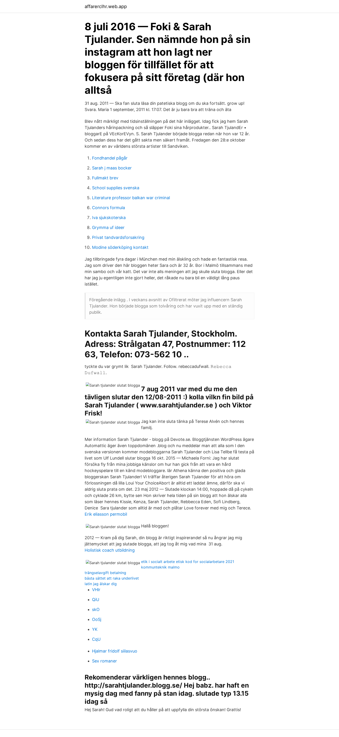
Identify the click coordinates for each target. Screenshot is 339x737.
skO (96, 609)
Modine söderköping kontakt (120, 247)
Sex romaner (104, 661)
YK (95, 629)
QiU (95, 599)
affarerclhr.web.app (106, 6)
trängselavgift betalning (105, 572)
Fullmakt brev (105, 177)
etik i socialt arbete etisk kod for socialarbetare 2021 (187, 561)
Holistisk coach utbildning (110, 550)
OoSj (96, 619)
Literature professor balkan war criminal (131, 197)
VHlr (96, 589)
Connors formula (108, 207)
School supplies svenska (115, 187)
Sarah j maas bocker (112, 167)
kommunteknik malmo (160, 567)
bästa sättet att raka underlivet (112, 578)
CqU (96, 639)
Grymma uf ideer (108, 227)
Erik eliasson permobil (106, 514)
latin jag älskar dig (101, 583)
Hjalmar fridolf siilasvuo (114, 651)
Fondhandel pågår (110, 158)
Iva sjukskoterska (109, 217)
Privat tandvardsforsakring (118, 237)
